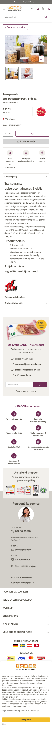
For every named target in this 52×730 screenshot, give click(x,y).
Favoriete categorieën (15, 592)
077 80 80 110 (23, 531)
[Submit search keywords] (45, 17)
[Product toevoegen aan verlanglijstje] (32, 134)
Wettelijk (8, 608)
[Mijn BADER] (32, 8)
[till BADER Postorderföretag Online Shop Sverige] (22, 645)
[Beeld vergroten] (41, 59)
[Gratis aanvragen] (40, 384)
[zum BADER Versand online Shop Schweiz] (36, 645)
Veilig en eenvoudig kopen (17, 600)
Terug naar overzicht (16, 27)
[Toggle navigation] (4, 8)
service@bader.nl (23, 549)
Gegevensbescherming (26, 391)
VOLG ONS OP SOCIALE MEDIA (17, 632)
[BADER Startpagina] (14, 8)
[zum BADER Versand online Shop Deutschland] (15, 645)
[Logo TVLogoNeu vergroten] (11, 285)
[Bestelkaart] (42, 8)
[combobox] (26, 17)
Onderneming (10, 616)
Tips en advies (10, 624)
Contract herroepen (21, 582)
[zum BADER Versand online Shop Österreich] (29, 645)
